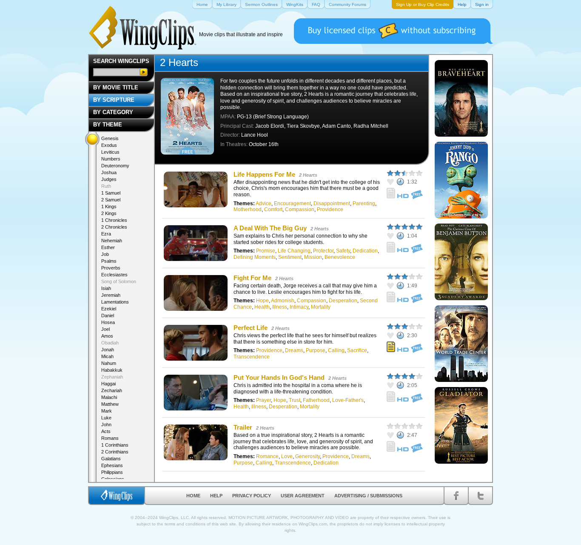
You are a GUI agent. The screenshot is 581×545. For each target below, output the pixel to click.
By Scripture (113, 100)
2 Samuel (110, 199)
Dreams (294, 350)
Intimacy (299, 307)
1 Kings (109, 206)
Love (287, 456)
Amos (107, 335)
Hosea (108, 322)
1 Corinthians (114, 444)
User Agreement (303, 495)
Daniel (107, 315)
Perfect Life (251, 327)
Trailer (243, 427)
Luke (106, 417)
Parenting (364, 204)
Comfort (273, 209)
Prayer (263, 400)
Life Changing (294, 251)
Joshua (109, 172)
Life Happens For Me (264, 174)
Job (105, 254)
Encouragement (292, 204)
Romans (110, 438)
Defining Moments (255, 257)
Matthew (110, 404)
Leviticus (110, 152)
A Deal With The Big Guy (270, 228)
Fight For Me (252, 277)
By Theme (107, 124)
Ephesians (112, 465)
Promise (265, 251)
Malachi (109, 397)
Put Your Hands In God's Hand (279, 377)
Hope (262, 301)
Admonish (282, 301)
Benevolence (340, 257)
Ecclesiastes (114, 274)
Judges (109, 179)
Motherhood (248, 209)
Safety (343, 251)
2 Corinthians (114, 451)
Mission (313, 257)
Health (262, 307)
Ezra (106, 233)
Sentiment (290, 257)
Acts (106, 431)
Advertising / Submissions (368, 495)
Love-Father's (348, 400)
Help (216, 495)
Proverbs (110, 267)
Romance (267, 456)
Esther (108, 247)
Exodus (109, 145)
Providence (330, 209)
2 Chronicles (114, 226)
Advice (263, 204)
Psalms (109, 261)
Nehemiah (111, 240)
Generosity (307, 456)
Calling (336, 350)
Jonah (107, 349)
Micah (107, 356)
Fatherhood (316, 400)
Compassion (299, 209)
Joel (105, 329)
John (106, 424)
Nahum (108, 363)
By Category (113, 112)
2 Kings (109, 213)
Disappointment (331, 204)
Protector (323, 251)
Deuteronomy (115, 165)
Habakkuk (111, 370)
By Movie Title (115, 87)
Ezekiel (108, 308)
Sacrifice (357, 350)
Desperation (343, 301)
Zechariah (111, 390)
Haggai (108, 383)
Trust (294, 400)
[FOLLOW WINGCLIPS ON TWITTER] (480, 495)
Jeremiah (110, 295)
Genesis (110, 138)
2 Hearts (308, 175)
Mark (106, 410)
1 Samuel (110, 192)
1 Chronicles (114, 220)
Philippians (112, 472)
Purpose (315, 350)
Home (193, 495)
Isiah (106, 288)
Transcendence (252, 357)
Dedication (365, 251)
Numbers (110, 158)
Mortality (320, 307)
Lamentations (115, 301)
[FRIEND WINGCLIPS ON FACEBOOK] (456, 495)
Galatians (111, 458)
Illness (279, 307)
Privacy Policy (251, 495)
